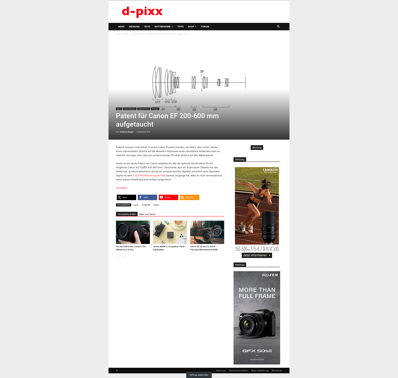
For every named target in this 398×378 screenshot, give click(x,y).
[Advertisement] (225, 12)
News (121, 26)
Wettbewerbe (163, 26)
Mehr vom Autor (147, 214)
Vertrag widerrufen (199, 375)
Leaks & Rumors (138, 34)
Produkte (155, 109)
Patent (156, 205)
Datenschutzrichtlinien (238, 370)
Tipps (181, 26)
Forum (205, 26)
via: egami (121, 187)
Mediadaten (277, 370)
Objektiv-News (143, 109)
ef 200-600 (146, 205)
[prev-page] (118, 256)
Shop (191, 26)
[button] (278, 26)
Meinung (134, 26)
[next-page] (123, 256)
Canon (136, 205)
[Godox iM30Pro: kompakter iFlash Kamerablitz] (170, 232)
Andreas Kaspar (127, 132)
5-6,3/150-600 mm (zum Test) (149, 175)
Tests (147, 26)
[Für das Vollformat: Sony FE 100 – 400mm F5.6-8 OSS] (133, 232)
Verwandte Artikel (127, 214)
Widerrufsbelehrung (260, 370)
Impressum (221, 370)
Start (118, 34)
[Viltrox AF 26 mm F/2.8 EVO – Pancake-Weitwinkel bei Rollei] (207, 232)
